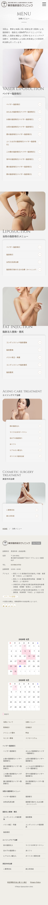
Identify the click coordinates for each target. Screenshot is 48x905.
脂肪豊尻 (9, 372)
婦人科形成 (10, 516)
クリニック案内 (9, 733)
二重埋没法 (10, 510)
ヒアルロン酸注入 (16, 450)
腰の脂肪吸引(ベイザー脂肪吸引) (19, 166)
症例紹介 (29, 727)
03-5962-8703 (16, 565)
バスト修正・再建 (13, 357)
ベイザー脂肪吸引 (13, 104)
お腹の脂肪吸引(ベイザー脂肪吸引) (20, 119)
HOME (5, 529)
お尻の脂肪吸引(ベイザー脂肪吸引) (20, 126)
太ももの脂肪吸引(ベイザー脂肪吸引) (20, 112)
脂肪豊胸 (9, 350)
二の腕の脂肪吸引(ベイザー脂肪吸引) (20, 151)
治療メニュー (30, 722)
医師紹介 (6, 727)
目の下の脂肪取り (16, 438)
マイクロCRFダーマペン (18, 432)
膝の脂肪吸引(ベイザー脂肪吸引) (19, 134)
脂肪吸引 (9, 254)
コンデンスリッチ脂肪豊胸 (16, 342)
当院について (8, 722)
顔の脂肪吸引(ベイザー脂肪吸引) (19, 174)
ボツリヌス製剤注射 (17, 456)
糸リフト (13, 444)
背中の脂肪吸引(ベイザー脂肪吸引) (20, 159)
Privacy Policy (35, 882)
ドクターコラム (31, 738)
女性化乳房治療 (12, 262)
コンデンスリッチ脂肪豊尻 (16, 365)
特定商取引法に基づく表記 (17, 882)
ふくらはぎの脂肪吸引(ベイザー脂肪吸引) (21, 143)
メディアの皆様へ (10, 596)
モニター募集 (8, 738)
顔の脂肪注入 (14, 426)
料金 (27, 733)
